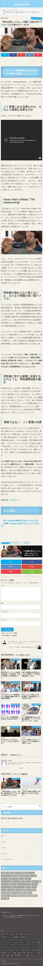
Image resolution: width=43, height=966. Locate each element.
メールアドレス (5, 611)
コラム (3, 848)
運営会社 (4, 961)
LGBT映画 (15, 876)
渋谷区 (14, 896)
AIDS (3, 873)
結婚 (19, 896)
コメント (3, 585)
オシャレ (28, 878)
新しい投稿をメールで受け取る (10, 635)
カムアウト (16, 881)
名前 (2, 603)
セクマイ (13, 884)
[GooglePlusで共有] (21, 54)
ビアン (28, 887)
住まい (29, 890)
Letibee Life (21, 4)
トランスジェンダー (24, 884)
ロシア (18, 890)
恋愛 (25, 893)
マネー (4, 890)
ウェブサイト (4, 620)
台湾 (34, 890)
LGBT (12, 873)
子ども (16, 893)
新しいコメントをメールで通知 (10, 633)
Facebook (21, 768)
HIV (7, 873)
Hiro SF (10, 760)
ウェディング (13, 878)
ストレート (5, 884)
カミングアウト (6, 881)
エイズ (21, 878)
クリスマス (20, 543)
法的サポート (6, 896)
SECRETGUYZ (24, 876)
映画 (30, 893)
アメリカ (33, 876)
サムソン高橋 (36, 881)
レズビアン (11, 890)
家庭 (28, 543)
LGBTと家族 (19, 873)
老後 (23, 896)
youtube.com (14, 500)
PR (2, 836)
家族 (20, 893)
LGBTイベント (6, 876)
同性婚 (4, 893)
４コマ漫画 (5, 898)
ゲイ (23, 881)
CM (13, 543)
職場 (28, 896)
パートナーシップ (18, 887)
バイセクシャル (6, 887)
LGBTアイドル (29, 873)
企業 (23, 890)
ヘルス (34, 887)
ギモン (3, 842)
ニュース (4, 853)
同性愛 (10, 893)
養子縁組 (34, 896)
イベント (4, 878)
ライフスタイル (5, 543)
